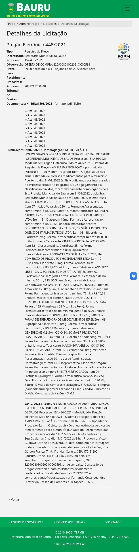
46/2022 (36, 133)
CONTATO (113, 522)
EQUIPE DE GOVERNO (26, 522)
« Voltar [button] (14, 499)
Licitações (50, 24)
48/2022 (36, 141)
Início (11, 24)
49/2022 (36, 146)
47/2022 (36, 137)
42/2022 (36, 115)
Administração (29, 24)
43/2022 (36, 120)
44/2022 (36, 124)
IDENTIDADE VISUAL (69, 522)
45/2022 (36, 128)
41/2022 (36, 111)
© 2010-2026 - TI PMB (69, 532)
